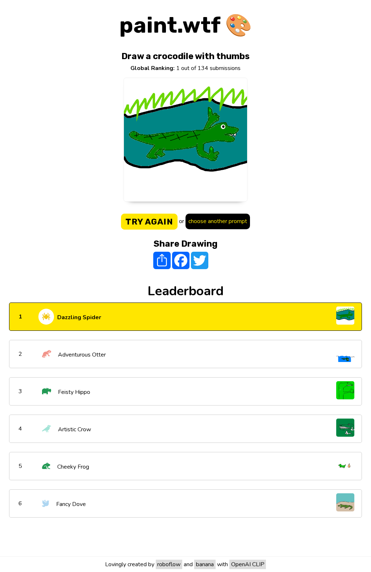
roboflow (168, 564)
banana (205, 564)
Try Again (149, 222)
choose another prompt (217, 221)
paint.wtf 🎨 (185, 25)
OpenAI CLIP (247, 564)
